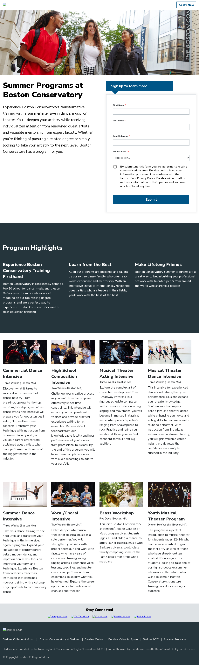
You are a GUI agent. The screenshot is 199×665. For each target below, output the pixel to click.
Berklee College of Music (18, 639)
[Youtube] (80, 616)
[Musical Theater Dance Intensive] (170, 363)
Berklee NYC (151, 639)
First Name (118, 105)
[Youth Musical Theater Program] (170, 506)
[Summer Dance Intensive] (25, 506)
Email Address (120, 136)
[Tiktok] (100, 616)
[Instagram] (57, 616)
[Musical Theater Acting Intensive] (121, 363)
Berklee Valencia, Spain (123, 639)
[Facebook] (121, 616)
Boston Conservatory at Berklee (59, 639)
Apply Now (186, 5)
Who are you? (120, 151)
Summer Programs (175, 639)
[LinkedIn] (143, 616)
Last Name (118, 120)
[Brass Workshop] (121, 506)
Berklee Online (94, 639)
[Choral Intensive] (73, 506)
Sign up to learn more (99, 656)
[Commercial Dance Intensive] (25, 363)
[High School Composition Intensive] (73, 363)
